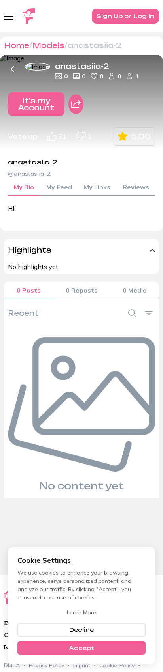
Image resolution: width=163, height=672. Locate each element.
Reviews (136, 187)
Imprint (81, 665)
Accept (82, 647)
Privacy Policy (46, 665)
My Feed (59, 187)
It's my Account (36, 104)
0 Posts (29, 290)
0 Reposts (82, 290)
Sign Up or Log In (125, 16)
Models (48, 45)
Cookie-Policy (117, 665)
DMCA (12, 665)
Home (16, 45)
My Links (97, 187)
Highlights (29, 250)
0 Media (135, 290)
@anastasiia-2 (29, 173)
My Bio (24, 187)
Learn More (81, 612)
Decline (81, 629)
